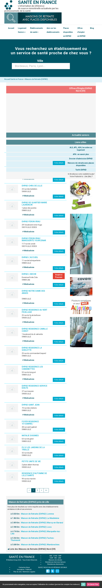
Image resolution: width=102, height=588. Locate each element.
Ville (41, 61)
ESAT (51, 558)
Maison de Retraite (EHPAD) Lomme (37, 514)
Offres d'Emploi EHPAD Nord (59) (80, 89)
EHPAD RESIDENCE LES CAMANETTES (32, 368)
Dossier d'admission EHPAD (81, 159)
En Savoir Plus (93, 584)
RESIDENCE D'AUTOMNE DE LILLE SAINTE (34, 474)
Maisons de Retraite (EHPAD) (36, 79)
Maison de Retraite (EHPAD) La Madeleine (40, 518)
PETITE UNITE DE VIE (31, 461)
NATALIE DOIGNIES (30, 435)
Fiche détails (58, 163)
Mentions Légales (29, 572)
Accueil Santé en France (13, 79)
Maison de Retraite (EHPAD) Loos (36, 527)
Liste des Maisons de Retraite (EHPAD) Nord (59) (32, 549)
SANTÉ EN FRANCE (22, 557)
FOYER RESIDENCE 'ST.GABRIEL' (30, 422)
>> (46, 490)
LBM (59, 558)
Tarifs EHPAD (80, 170)
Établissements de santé (36, 30)
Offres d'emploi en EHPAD (81, 32)
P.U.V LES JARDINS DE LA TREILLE (33, 448)
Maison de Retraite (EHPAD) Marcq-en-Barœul (42, 522)
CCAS (55, 556)
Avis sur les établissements (53, 30)
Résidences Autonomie (55, 564)
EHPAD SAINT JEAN (30, 405)
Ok (83, 584)
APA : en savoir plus (81, 154)
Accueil (11, 28)
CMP (59, 556)
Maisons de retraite (55, 560)
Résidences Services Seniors (55, 562)
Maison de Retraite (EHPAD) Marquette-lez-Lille (35, 532)
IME (55, 558)
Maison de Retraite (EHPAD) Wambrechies (40, 544)
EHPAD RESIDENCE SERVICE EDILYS (34, 387)
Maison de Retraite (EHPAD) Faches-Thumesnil (32, 539)
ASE (50, 556)
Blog (92, 28)
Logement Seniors (22, 30)
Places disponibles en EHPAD (68, 32)
